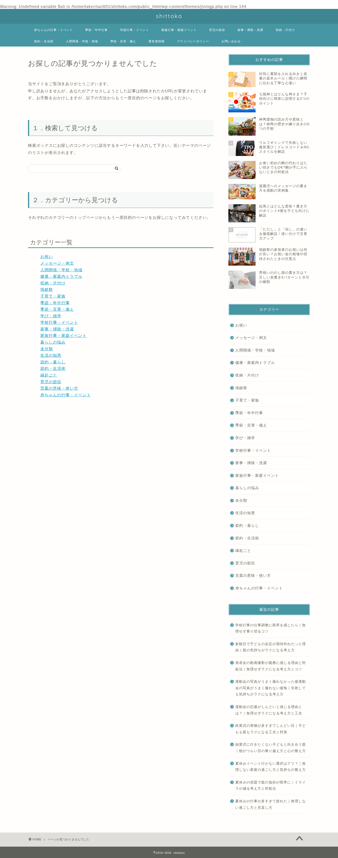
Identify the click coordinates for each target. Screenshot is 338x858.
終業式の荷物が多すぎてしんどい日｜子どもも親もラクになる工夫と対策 (270, 729)
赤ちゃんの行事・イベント (53, 30)
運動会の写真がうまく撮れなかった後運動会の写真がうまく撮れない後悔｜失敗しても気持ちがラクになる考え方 (270, 688)
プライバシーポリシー (193, 41)
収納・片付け (285, 30)
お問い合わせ (231, 41)
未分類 (46, 349)
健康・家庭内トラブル (61, 276)
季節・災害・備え (123, 41)
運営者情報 (156, 41)
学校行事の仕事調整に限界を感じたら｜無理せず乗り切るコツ (270, 628)
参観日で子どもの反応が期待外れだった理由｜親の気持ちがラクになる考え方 (270, 647)
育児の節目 (217, 30)
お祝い (46, 256)
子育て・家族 (53, 296)
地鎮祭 (46, 289)
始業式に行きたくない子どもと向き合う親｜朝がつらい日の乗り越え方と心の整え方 (270, 748)
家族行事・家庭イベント (179, 30)
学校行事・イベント (134, 30)
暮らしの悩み (53, 342)
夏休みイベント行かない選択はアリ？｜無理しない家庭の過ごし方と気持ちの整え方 (270, 767)
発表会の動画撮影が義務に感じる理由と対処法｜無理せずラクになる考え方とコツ (270, 666)
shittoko (169, 16)
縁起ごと (48, 375)
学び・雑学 (50, 316)
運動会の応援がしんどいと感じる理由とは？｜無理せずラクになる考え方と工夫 (268, 710)
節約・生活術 (43, 41)
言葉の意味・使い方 (59, 388)
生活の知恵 (50, 355)
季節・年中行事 (96, 30)
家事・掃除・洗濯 (250, 30)
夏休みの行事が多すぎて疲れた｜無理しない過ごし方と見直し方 (270, 804)
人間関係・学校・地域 (82, 41)
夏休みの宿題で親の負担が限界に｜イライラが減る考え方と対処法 (270, 786)
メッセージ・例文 (57, 263)
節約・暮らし (53, 362)
